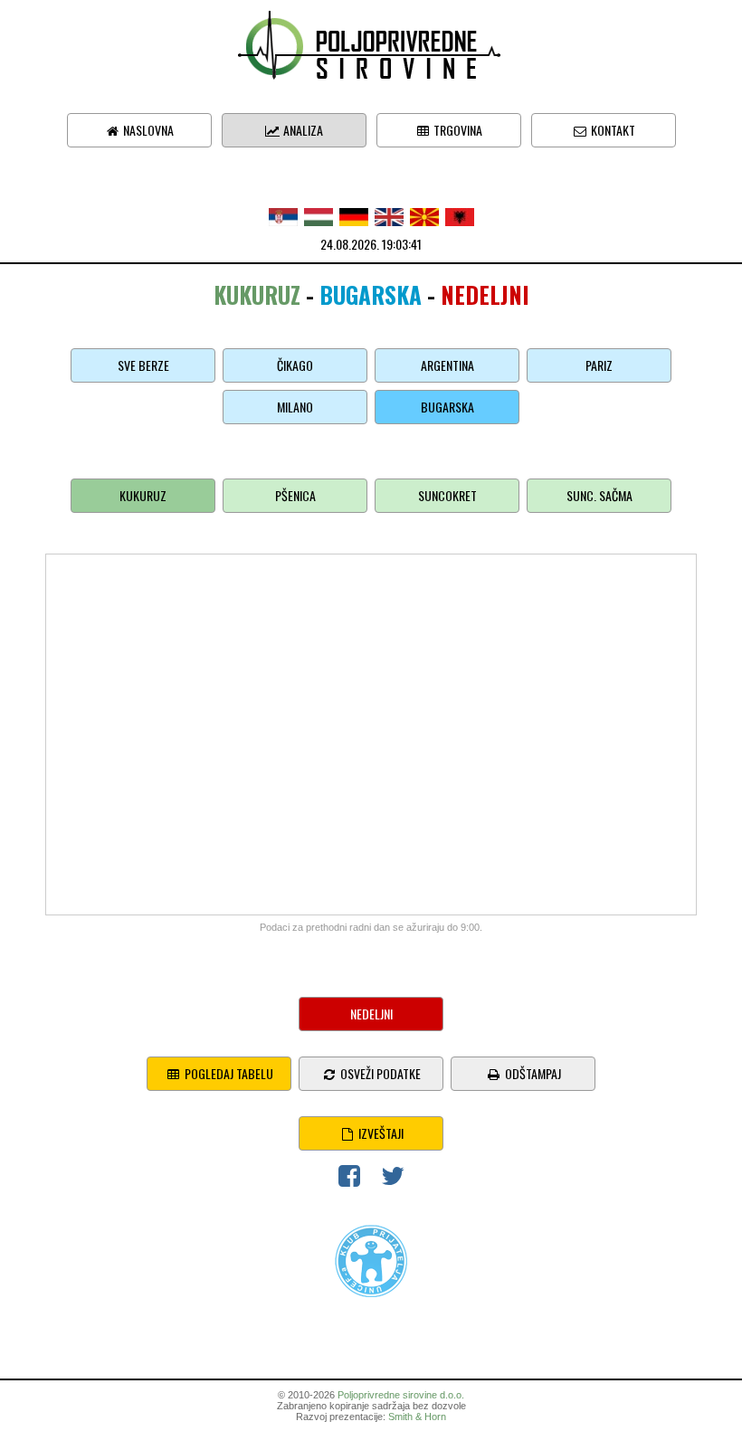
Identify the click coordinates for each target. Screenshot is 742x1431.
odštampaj (531, 1073)
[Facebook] (349, 1179)
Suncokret (447, 495)
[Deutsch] (353, 214)
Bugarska (447, 406)
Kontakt (611, 129)
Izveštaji (380, 1132)
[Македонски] (424, 214)
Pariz (599, 364)
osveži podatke (379, 1073)
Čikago (295, 364)
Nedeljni (371, 1013)
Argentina (447, 364)
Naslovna (147, 129)
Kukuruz (142, 495)
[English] (389, 214)
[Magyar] (318, 214)
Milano (295, 406)
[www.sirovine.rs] (371, 42)
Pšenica (295, 495)
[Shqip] (459, 214)
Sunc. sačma (599, 495)
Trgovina (456, 129)
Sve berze (143, 364)
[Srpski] (283, 214)
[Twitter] (393, 1179)
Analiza (302, 129)
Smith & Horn (417, 1416)
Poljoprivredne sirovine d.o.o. (401, 1394)
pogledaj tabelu (227, 1073)
